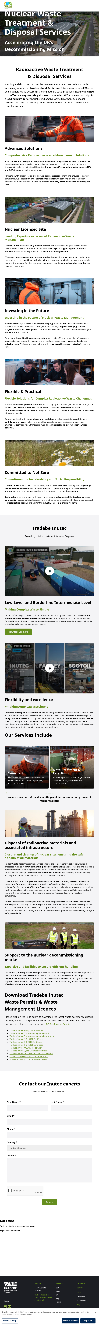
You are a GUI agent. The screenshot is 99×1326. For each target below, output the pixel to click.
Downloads (81, 1300)
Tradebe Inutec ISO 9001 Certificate (26, 1042)
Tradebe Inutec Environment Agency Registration (32, 1036)
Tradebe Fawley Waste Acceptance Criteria (29, 1056)
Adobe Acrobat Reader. (58, 1024)
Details (11, 1155)
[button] (6, 793)
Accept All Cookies (70, 1321)
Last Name (57, 1102)
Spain (58, 1291)
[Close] (95, 1312)
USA (57, 1288)
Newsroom (81, 1297)
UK (57, 1295)
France (58, 1302)
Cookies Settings (9, 1321)
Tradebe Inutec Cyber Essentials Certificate (29, 1050)
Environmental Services (40, 1289)
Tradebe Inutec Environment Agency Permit (29, 1033)
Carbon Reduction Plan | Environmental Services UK (43, 1297)
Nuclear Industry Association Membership (29, 1059)
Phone (11, 1129)
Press (79, 1292)
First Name (14, 1102)
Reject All (88, 1321)
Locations (81, 1283)
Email (10, 1115)
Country (12, 1142)
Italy (57, 1298)
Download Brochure (18, 631)
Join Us (80, 1288)
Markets (59, 1283)
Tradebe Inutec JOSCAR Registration (26, 1047)
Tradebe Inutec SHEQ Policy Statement (27, 1030)
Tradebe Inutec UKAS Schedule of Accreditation (31, 1053)
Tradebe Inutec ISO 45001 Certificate (26, 1045)
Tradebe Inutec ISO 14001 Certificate (26, 1039)
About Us (38, 1283)
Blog (78, 1305)
